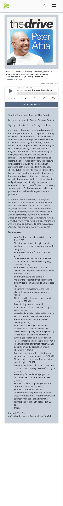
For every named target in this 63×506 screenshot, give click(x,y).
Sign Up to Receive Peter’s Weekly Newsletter (29, 125)
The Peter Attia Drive (14, 79)
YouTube (48, 416)
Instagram (24, 416)
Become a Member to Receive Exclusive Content (31, 120)
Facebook (34, 416)
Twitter (14, 416)
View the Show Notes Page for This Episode (29, 115)
